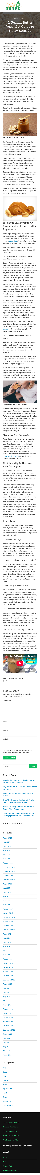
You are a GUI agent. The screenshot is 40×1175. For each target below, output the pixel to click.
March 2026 (7, 859)
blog (4, 1068)
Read (5, 1093)
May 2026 (6, 851)
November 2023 (9, 972)
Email (5, 730)
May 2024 (6, 946)
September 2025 (9, 880)
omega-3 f (6, 329)
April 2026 (6, 855)
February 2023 (8, 1009)
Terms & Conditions (10, 1170)
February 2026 (8, 863)
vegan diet (13, 241)
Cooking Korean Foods (11, 1131)
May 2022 (6, 1047)
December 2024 (9, 917)
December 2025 (9, 867)
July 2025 (6, 888)
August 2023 (7, 984)
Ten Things (7, 1101)
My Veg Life (7, 1089)
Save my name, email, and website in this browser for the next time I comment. (17, 751)
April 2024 (6, 951)
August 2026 (7, 838)
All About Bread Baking (11, 1140)
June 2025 (7, 892)
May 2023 (6, 997)
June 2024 (7, 942)
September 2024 (9, 930)
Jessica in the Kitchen (11, 456)
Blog (4, 1162)
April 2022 (6, 1051)
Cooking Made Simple (11, 1122)
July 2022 (6, 1038)
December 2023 (9, 967)
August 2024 (7, 934)
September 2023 (9, 980)
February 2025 (8, 909)
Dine (22, 18)
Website (6, 739)
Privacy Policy (8, 1166)
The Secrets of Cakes (11, 1127)
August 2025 (7, 884)
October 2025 (8, 876)
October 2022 (8, 1026)
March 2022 (7, 1055)
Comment (7, 701)
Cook (5, 1072)
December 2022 (9, 1017)
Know (5, 1085)
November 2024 (9, 921)
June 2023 (7, 992)
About (5, 1157)
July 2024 (6, 938)
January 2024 (8, 963)
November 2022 (9, 1022)
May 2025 (6, 896)
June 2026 (7, 846)
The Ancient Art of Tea (11, 1136)
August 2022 (7, 1034)
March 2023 (7, 1005)
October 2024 (8, 926)
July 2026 (6, 842)
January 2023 (8, 1013)
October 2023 (8, 976)
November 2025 (9, 871)
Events (5, 1080)
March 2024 (7, 955)
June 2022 (7, 1042)
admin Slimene (18, 678)
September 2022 (9, 1030)
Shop (5, 1097)
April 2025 (6, 901)
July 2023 (6, 988)
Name (5, 722)
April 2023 (6, 1001)
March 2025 (7, 905)
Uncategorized (8, 1105)
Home (16, 18)
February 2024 (8, 959)
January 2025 (8, 913)
